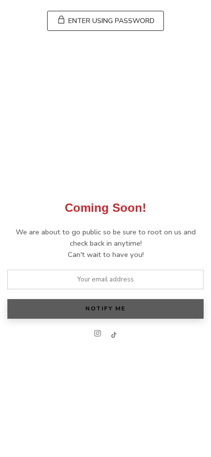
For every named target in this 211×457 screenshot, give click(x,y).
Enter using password (110, 20)
